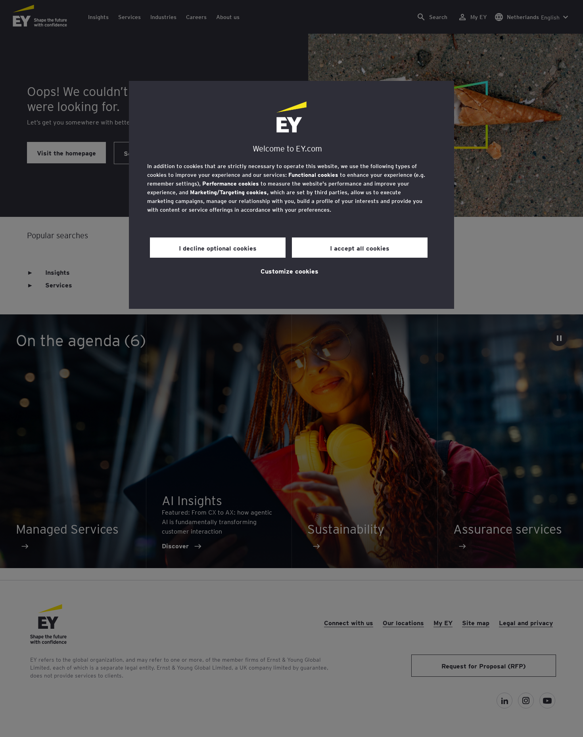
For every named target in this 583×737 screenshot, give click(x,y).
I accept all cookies (359, 247)
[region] (291, 195)
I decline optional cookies (218, 247)
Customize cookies (289, 270)
